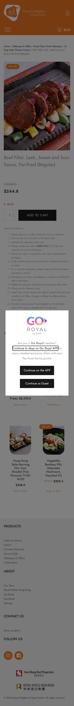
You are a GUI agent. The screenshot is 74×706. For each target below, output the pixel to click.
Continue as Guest (37, 383)
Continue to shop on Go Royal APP (35, 348)
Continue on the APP (37, 370)
